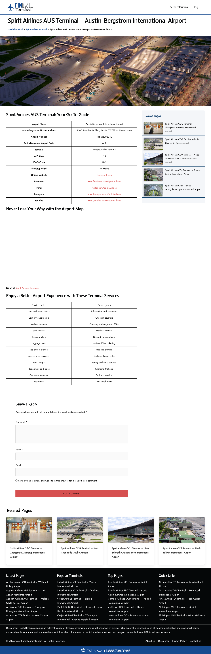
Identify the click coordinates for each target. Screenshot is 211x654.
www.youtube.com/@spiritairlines (104, 200)
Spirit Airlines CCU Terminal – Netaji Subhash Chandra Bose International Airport (182, 158)
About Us (150, 641)
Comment (21, 422)
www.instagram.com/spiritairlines (104, 194)
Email (19, 465)
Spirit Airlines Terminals (37, 29)
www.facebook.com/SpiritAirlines (104, 181)
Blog (195, 7)
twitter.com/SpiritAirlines (104, 188)
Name (19, 449)
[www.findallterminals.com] (19, 6)
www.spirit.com (104, 175)
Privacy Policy (179, 641)
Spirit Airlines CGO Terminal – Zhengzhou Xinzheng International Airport (180, 127)
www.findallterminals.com (28, 641)
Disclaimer (163, 641)
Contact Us (195, 641)
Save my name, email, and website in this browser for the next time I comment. (58, 480)
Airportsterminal (179, 7)
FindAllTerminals (15, 29)
